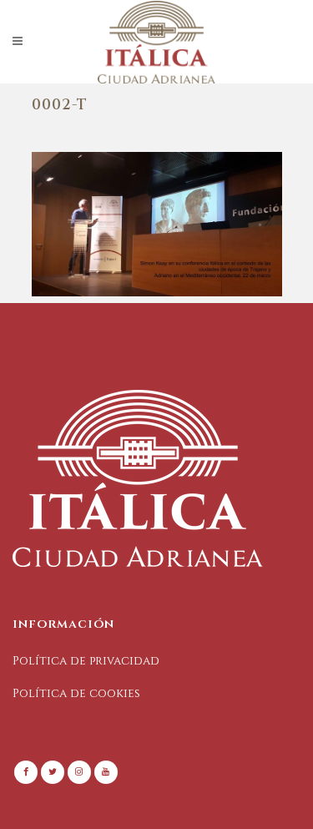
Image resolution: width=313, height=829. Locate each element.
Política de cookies (76, 693)
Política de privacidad (86, 661)
